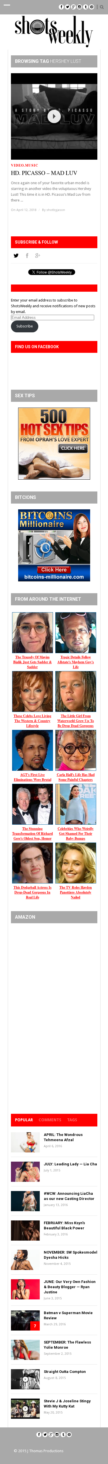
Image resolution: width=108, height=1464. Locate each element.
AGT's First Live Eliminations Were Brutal (32, 777)
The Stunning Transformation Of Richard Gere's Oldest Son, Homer (32, 833)
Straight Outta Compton (65, 1371)
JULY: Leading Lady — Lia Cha (70, 1164)
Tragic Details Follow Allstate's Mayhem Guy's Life (75, 662)
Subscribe (24, 326)
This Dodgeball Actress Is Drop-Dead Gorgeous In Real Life (33, 892)
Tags (72, 1120)
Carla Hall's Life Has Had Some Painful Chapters (76, 777)
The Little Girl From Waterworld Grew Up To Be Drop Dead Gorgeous (75, 720)
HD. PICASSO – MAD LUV (44, 173)
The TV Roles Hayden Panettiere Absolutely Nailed (75, 892)
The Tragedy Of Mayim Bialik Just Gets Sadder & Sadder (32, 662)
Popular (24, 1120)
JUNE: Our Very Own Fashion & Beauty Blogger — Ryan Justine (70, 1287)
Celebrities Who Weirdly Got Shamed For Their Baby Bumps (76, 833)
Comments (50, 1120)
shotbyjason (55, 210)
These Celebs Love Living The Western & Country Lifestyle (32, 720)
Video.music (24, 165)
